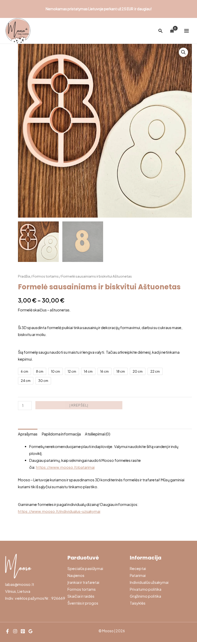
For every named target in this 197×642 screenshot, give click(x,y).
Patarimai (138, 575)
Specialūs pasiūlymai (85, 568)
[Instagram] (15, 631)
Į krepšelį (79, 405)
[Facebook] (7, 631)
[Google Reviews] (30, 631)
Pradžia (24, 276)
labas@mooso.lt (19, 584)
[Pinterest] (23, 631)
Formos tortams (46, 276)
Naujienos (75, 575)
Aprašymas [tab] (27, 434)
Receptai (138, 568)
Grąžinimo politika (145, 596)
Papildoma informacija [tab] (61, 434)
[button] (160, 31)
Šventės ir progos (82, 603)
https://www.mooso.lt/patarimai (65, 467)
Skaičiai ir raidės (80, 596)
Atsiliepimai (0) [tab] (97, 434)
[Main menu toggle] (186, 30)
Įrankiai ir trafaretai (83, 582)
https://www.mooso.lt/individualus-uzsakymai (59, 511)
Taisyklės (137, 603)
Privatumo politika (145, 589)
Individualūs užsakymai (149, 582)
